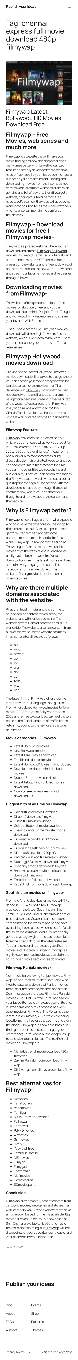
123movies (21, 1157)
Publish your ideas (21, 6)
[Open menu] (69, 6)
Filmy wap (59, 403)
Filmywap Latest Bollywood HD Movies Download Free (33, 117)
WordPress (65, 1352)
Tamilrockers (23, 1103)
